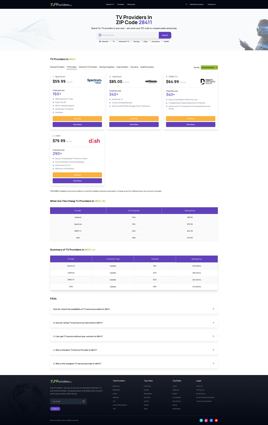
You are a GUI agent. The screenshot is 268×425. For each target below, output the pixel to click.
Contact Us (200, 390)
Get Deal (77, 118)
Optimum (116, 397)
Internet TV (110, 4)
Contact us (211, 4)
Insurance (134, 67)
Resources (131, 4)
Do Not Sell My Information (205, 397)
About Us (199, 386)
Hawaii (174, 405)
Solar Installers (122, 67)
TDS (114, 409)
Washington (148, 394)
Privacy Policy (200, 394)
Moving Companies (106, 67)
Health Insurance (147, 67)
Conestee (147, 386)
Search (165, 35)
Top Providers (56, 420)
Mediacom (116, 390)
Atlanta (146, 401)
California (175, 390)
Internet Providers (57, 67)
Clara (145, 409)
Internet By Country (197, 4)
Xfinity (115, 394)
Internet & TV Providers (88, 67)
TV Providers (72, 67)
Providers (120, 4)
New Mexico (176, 401)
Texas (174, 386)
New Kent (147, 397)
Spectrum (116, 386)
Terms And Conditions (204, 401)
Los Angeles (176, 397)
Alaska (174, 394)
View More (77, 124)
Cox (114, 401)
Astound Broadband (120, 405)
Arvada (146, 390)
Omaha (146, 405)
